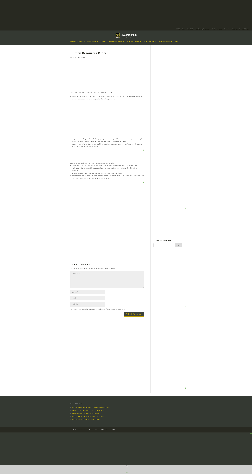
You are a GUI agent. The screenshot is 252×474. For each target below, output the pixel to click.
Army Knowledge (149, 41)
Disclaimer (90, 430)
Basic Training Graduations (202, 29)
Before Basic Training (76, 41)
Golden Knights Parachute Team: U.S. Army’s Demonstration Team (91, 407)
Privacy (97, 430)
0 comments (81, 57)
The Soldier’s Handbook (231, 29)
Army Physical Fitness (115, 41)
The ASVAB (190, 29)
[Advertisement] (62, 14)
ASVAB (103, 41)
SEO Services (105, 430)
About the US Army (164, 41)
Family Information (217, 29)
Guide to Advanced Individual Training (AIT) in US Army (88, 416)
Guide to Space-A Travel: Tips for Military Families (86, 419)
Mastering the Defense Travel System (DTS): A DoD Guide (88, 410)
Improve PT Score (244, 29)
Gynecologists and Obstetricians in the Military (85, 413)
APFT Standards (180, 29)
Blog (176, 41)
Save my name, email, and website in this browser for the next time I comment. (99, 309)
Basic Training (91, 41)
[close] (127, 466)
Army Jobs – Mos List (133, 41)
